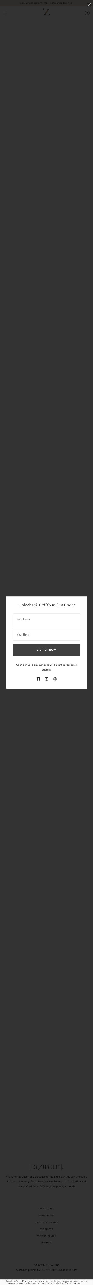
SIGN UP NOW (46, 650)
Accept (77, 1283)
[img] (38, 679)
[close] (89, 4)
